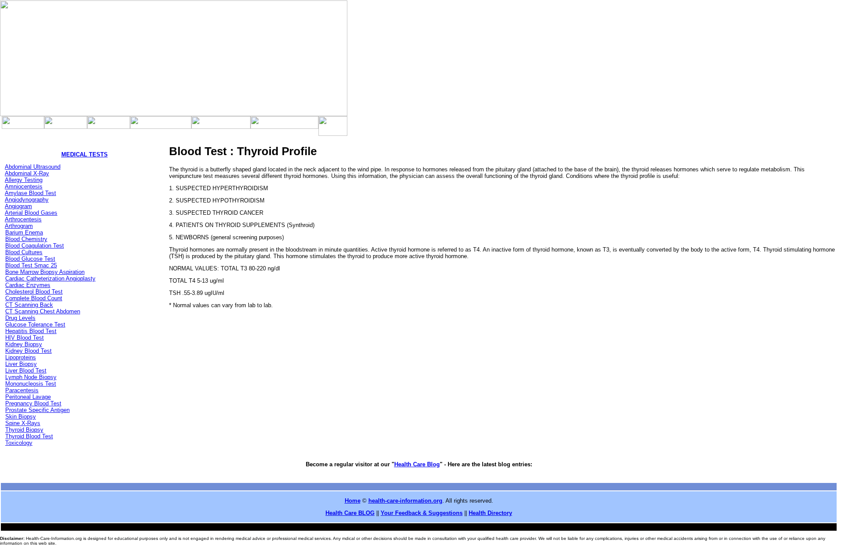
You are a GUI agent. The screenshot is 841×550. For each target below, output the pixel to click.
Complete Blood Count (33, 298)
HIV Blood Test (24, 337)
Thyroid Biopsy (24, 429)
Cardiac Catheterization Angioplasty (50, 278)
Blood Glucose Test (30, 258)
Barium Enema (24, 232)
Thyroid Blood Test (29, 436)
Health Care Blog (417, 464)
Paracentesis (22, 390)
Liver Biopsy (21, 364)
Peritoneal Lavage (28, 397)
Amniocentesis (23, 186)
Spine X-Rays (22, 423)
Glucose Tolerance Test (35, 324)
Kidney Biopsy (23, 344)
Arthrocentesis (23, 219)
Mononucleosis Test (30, 383)
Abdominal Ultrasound (32, 166)
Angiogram (18, 206)
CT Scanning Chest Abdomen (42, 311)
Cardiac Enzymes (27, 285)
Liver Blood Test (25, 370)
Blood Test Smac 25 (31, 265)
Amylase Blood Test (30, 193)
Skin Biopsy (20, 416)
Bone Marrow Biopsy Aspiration (45, 272)
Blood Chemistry (26, 239)
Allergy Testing (23, 180)
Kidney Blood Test (28, 351)
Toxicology (18, 443)
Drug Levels (20, 318)
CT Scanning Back (29, 305)
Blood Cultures (23, 252)
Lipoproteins (20, 357)
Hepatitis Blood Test (31, 331)
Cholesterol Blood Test (34, 291)
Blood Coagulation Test (34, 245)
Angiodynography (27, 199)
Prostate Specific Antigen (37, 410)
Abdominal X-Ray (27, 173)
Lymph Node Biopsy (31, 377)
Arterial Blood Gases (31, 212)
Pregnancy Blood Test (33, 403)
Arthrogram (19, 226)
